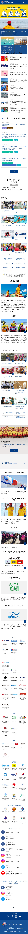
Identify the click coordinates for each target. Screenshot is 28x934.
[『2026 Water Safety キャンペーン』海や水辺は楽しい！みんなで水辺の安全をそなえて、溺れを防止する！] (7, 41)
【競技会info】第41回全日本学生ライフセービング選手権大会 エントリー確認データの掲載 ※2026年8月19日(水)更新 (14, 148)
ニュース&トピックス (14, 53)
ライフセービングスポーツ (7, 140)
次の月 (16, 184)
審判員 (15, 140)
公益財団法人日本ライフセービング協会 (9, 463)
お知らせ (4, 128)
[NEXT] (26, 182)
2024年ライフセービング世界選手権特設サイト (20, 417)
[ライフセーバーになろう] (20, 41)
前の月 (11, 184)
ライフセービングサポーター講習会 (7, 263)
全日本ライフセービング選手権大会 (20, 413)
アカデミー (5, 198)
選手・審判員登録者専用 (7, 413)
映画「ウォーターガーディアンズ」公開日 (12, 189)
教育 (14, 316)
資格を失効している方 (20, 267)
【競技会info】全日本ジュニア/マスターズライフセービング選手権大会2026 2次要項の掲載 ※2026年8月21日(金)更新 (14, 136)
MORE (14, 171)
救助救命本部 (10, 128)
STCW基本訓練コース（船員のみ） (20, 259)
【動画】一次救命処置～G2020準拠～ (7, 259)
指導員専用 (5, 267)
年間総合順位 (5, 416)
